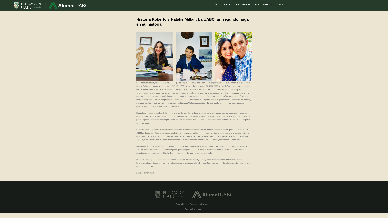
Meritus (265, 4)
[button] (269, 5)
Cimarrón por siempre (242, 4)
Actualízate (280, 4)
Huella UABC (226, 4)
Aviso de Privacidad (193, 209)
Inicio (216, 4)
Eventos (256, 4)
